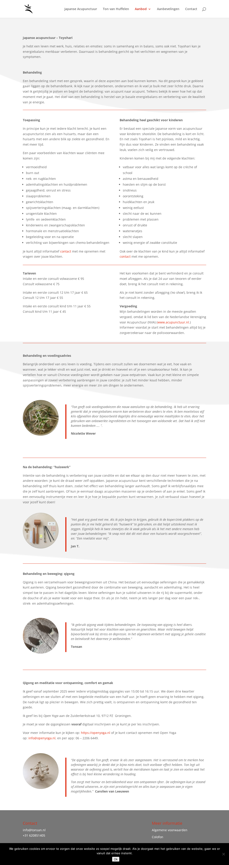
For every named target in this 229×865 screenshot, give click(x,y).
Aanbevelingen (168, 9)
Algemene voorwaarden (169, 830)
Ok (116, 859)
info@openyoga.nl (41, 738)
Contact (191, 9)
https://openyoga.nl (96, 733)
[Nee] (223, 854)
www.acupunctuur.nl (173, 322)
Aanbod (141, 9)
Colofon (157, 837)
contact (65, 251)
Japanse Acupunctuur (80, 9)
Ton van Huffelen (116, 9)
